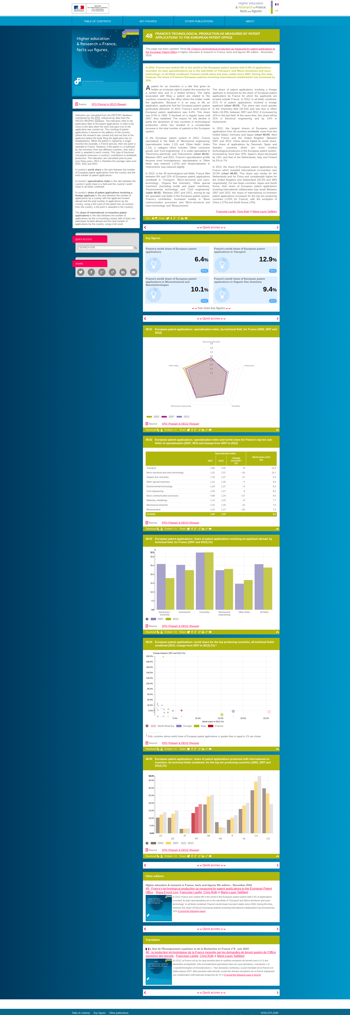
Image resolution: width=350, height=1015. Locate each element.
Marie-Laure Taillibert (264, 211)
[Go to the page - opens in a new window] (159, 907)
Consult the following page (191, 911)
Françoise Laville (226, 211)
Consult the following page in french (242, 975)
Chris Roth (243, 211)
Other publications (119, 1013)
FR (276, 11)
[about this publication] (105, 62)
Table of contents (81, 1013)
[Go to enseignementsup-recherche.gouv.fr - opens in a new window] (90, 8)
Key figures (100, 1013)
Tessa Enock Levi (166, 892)
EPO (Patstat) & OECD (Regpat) (109, 104)
